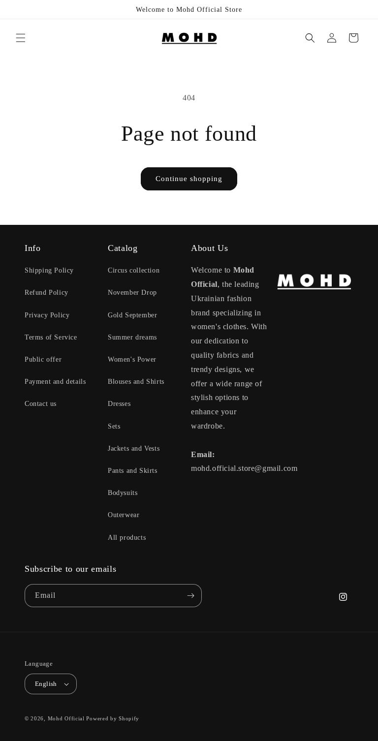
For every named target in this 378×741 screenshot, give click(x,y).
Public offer (43, 359)
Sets (114, 426)
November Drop (132, 292)
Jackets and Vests (133, 448)
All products (127, 537)
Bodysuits (122, 492)
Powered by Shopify (112, 718)
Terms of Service (51, 337)
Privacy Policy (47, 315)
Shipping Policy (49, 270)
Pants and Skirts (133, 470)
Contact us (41, 403)
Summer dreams (132, 337)
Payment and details (55, 381)
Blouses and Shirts (136, 381)
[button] (21, 38)
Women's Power (132, 359)
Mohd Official (66, 718)
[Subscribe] (190, 595)
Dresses (119, 403)
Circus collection (133, 270)
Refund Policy (46, 292)
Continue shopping (189, 179)
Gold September (132, 315)
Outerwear (123, 515)
